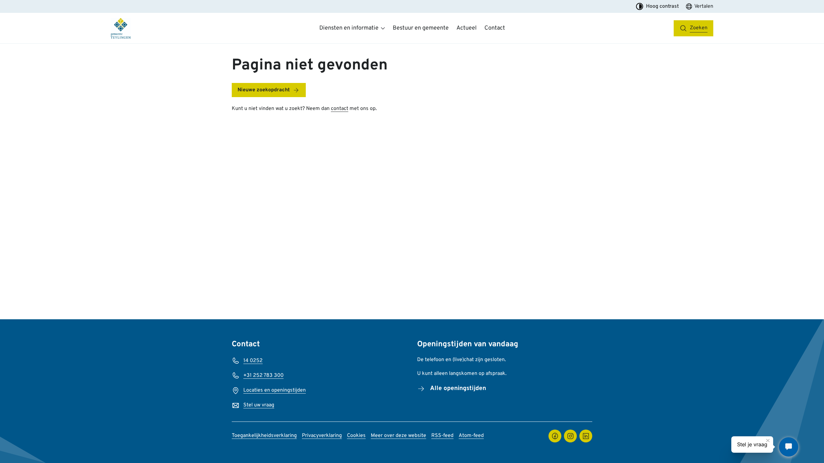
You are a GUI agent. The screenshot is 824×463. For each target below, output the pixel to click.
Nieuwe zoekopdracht (264, 90)
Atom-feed (471, 435)
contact (339, 108)
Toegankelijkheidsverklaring (264, 435)
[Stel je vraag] (788, 447)
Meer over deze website (398, 435)
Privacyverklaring (322, 435)
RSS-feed (442, 435)
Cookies (356, 435)
